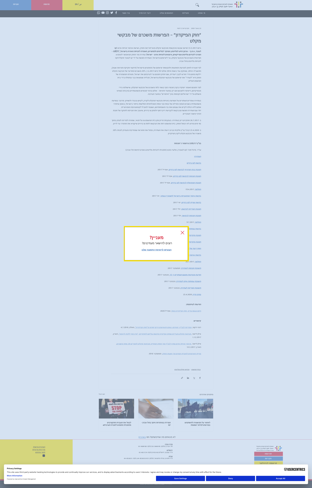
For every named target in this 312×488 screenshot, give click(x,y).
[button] (182, 232)
